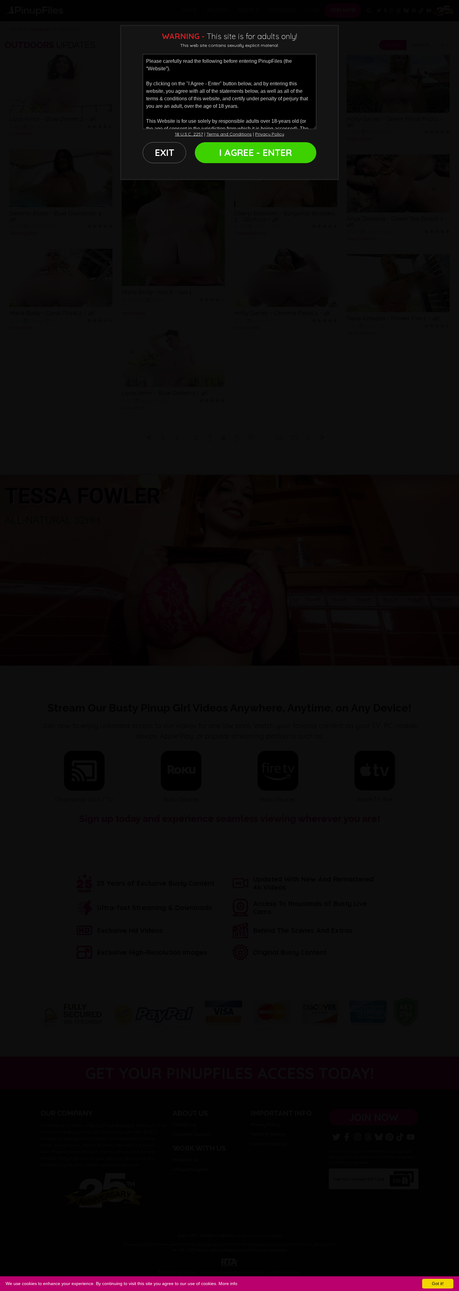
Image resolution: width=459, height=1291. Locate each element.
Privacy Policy (269, 134)
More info (228, 1283)
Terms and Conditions (229, 134)
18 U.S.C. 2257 (189, 134)
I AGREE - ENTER (255, 152)
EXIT (164, 152)
